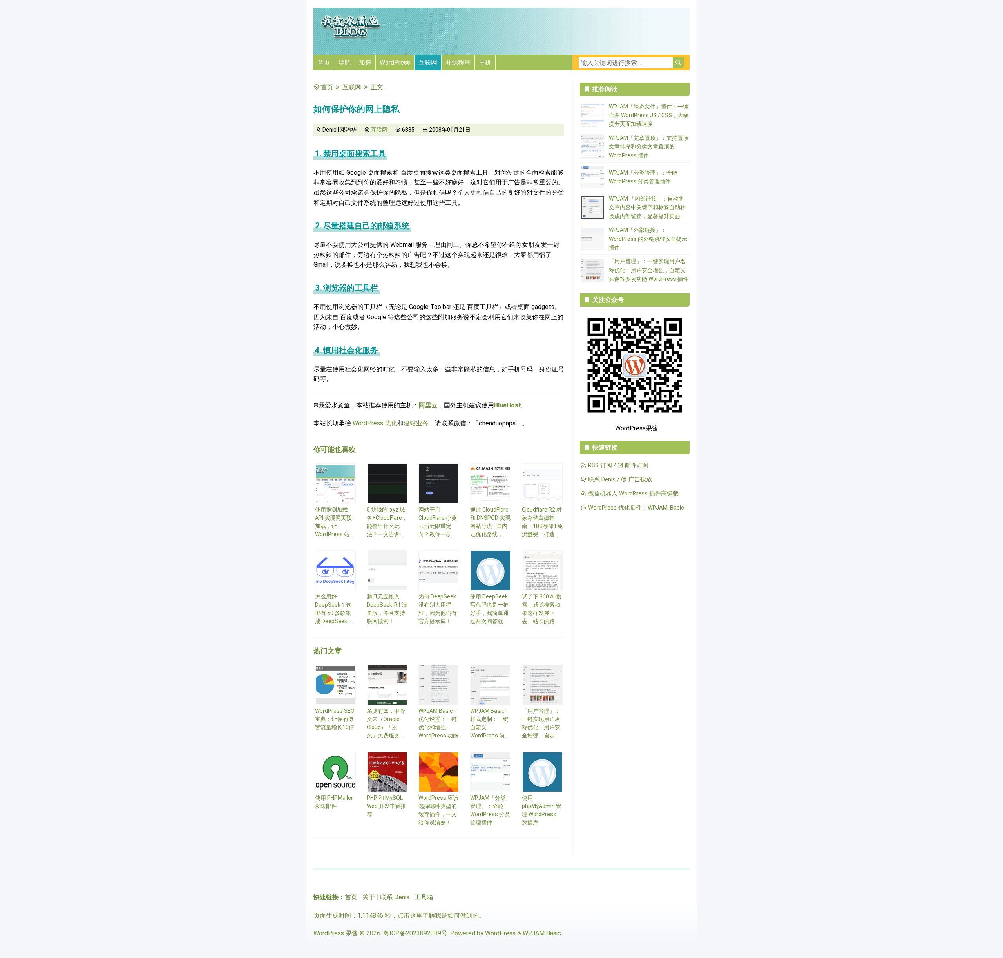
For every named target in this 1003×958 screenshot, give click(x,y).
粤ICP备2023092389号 (415, 933)
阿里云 (428, 405)
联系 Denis (601, 479)
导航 (344, 62)
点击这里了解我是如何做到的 (438, 915)
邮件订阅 (635, 465)
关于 (368, 897)
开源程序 (458, 62)
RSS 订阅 (599, 465)
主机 (485, 62)
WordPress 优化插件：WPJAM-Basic (635, 507)
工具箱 (424, 897)
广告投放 (639, 479)
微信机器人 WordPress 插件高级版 (633, 493)
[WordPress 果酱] (350, 38)
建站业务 (416, 423)
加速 (365, 62)
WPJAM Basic (542, 933)
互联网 (427, 62)
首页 (323, 62)
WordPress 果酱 (335, 933)
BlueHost (507, 405)
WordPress (395, 62)
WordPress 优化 (375, 423)
